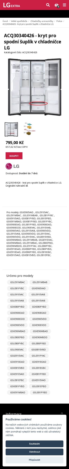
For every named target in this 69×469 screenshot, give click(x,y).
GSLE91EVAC (17, 294)
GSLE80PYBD (39, 343)
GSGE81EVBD (38, 349)
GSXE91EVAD (17, 374)
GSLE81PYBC (17, 288)
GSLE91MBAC (17, 282)
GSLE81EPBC (17, 380)
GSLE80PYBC (17, 343)
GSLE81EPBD (39, 386)
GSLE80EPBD (17, 337)
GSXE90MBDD (39, 337)
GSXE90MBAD (17, 331)
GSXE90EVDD (39, 318)
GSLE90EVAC (17, 349)
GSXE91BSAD (17, 361)
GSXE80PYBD (17, 306)
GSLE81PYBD (40, 392)
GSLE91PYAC (38, 355)
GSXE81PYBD (39, 374)
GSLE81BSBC (39, 367)
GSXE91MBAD (17, 392)
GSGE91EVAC (17, 355)
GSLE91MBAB (40, 282)
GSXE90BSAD (17, 312)
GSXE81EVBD (17, 367)
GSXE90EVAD (39, 288)
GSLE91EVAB (38, 294)
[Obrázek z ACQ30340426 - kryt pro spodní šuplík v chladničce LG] (11, 129)
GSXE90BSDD (17, 318)
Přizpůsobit (34, 460)
